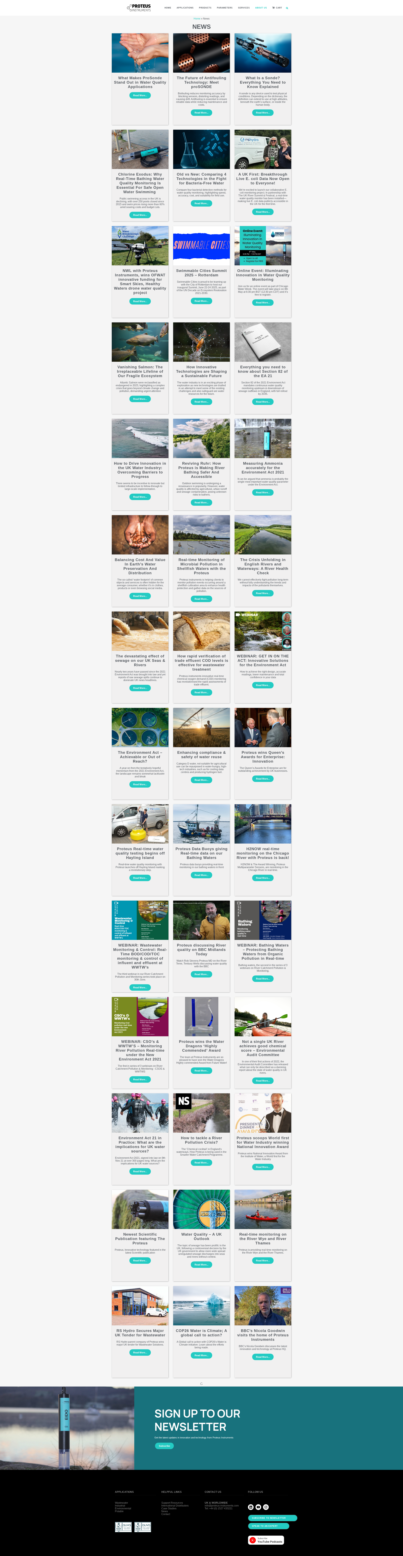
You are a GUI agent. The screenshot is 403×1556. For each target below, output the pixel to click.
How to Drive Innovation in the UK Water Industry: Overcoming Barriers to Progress (140, 470)
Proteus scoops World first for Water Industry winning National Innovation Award (263, 1142)
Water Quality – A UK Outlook (201, 1236)
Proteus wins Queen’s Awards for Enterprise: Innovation (263, 756)
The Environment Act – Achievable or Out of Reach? (140, 756)
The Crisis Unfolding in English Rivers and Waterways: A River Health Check (262, 566)
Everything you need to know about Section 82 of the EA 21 (263, 371)
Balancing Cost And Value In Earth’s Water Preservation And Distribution (140, 566)
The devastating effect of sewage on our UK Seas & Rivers (140, 660)
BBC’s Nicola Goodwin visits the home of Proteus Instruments (263, 1335)
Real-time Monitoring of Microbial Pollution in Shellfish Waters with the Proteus (201, 566)
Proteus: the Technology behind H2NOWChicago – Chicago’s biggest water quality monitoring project (140, 1433)
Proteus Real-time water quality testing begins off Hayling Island (140, 853)
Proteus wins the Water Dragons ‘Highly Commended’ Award (201, 1045)
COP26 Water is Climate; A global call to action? (201, 1333)
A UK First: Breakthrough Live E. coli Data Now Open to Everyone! (262, 178)
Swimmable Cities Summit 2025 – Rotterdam (201, 273)
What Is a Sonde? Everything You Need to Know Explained (263, 82)
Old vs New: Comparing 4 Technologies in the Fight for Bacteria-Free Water (201, 178)
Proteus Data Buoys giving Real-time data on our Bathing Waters (202, 853)
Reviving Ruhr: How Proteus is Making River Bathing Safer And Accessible (201, 470)
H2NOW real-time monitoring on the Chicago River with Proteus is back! (263, 853)
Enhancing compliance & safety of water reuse (201, 754)
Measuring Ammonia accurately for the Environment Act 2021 (263, 467)
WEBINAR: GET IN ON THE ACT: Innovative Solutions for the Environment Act (263, 660)
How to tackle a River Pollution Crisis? (201, 1140)
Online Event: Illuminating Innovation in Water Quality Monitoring (263, 275)
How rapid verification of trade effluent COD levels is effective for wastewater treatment (201, 662)
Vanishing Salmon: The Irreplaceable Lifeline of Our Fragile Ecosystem (140, 371)
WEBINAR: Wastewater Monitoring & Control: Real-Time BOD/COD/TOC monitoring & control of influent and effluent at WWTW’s (140, 956)
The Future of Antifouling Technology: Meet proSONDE (201, 82)
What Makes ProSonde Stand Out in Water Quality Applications (140, 82)
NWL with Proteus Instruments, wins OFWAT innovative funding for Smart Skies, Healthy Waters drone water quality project (140, 282)
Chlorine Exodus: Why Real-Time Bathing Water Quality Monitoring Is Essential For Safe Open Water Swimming (140, 183)
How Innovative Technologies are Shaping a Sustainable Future (201, 371)
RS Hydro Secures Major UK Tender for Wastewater (140, 1333)
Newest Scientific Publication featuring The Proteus (140, 1238)
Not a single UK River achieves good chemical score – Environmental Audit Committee (262, 1048)
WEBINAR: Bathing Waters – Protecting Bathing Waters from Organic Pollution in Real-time (263, 952)
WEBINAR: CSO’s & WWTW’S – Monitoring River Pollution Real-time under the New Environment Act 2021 (140, 1050)
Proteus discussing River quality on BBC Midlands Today (201, 949)
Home (197, 18)
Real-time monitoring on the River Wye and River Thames (263, 1238)
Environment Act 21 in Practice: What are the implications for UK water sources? (140, 1144)
